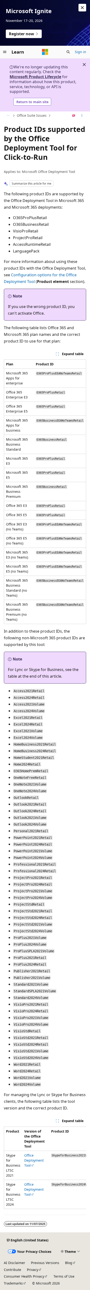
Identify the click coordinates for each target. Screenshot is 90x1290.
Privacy (32, 1269)
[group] (45, 1168)
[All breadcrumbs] (8, 116)
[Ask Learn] (74, 116)
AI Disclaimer (14, 1262)
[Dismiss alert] (82, 7)
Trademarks (13, 1283)
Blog (68, 1262)
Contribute (12, 1269)
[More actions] (82, 116)
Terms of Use (64, 1276)
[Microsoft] (45, 52)
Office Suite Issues (32, 115)
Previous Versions (45, 1262)
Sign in (80, 52)
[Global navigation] (5, 52)
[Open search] (68, 52)
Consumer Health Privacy (24, 1276)
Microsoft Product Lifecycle (35, 76)
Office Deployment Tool (34, 1160)
